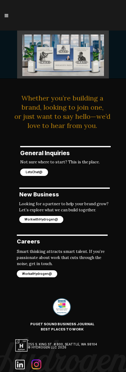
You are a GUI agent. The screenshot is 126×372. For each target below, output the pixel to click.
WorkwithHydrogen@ (41, 219)
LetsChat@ (34, 172)
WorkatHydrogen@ (37, 274)
